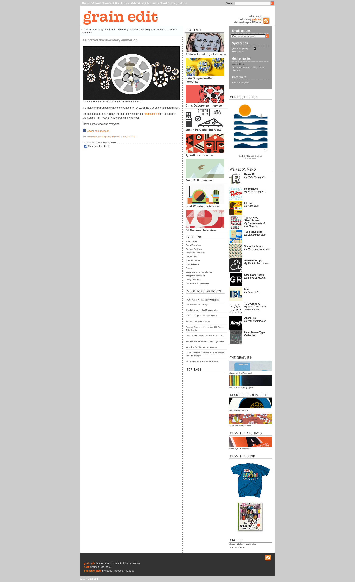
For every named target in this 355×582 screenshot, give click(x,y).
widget (130, 570)
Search (230, 3)
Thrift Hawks (191, 241)
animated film (152, 113)
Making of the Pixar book (240, 373)
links (125, 563)
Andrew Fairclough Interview (206, 54)
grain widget (237, 51)
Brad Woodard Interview (202, 206)
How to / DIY (192, 256)
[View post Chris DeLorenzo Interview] (205, 102)
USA (133, 137)
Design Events (192, 279)
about (108, 563)
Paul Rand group (237, 547)
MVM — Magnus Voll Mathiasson (201, 316)
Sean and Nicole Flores (240, 426)
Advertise (137, 3)
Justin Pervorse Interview (203, 129)
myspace (247, 67)
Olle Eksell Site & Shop (197, 304)
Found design (192, 264)
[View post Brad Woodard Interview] (205, 202)
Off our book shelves (195, 253)
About (96, 3)
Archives (153, 3)
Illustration (117, 137)
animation (92, 137)
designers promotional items (199, 272)
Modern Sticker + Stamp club (242, 544)
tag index (106, 567)
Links (125, 3)
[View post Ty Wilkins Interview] (205, 151)
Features (190, 268)
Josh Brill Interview (199, 180)
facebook (236, 67)
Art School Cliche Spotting (198, 321)
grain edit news (193, 260)
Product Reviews (194, 249)
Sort (164, 3)
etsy (262, 67)
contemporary (104, 137)
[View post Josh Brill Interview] (205, 177)
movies (126, 137)
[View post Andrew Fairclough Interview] (205, 50)
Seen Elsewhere (193, 245)
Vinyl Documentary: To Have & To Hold (204, 336)
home (99, 563)
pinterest (236, 70)
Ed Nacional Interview (201, 230)
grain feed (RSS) (240, 48)
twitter (255, 67)
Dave (113, 142)
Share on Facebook (98, 130)
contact (117, 563)
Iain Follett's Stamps (238, 410)
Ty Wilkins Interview (199, 155)
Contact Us (111, 3)
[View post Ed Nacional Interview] (205, 226)
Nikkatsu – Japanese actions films (202, 361)
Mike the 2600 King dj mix (241, 387)
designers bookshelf (195, 276)
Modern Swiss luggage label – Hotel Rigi (106, 29)
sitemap (94, 567)
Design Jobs (178, 3)
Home (86, 3)
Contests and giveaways (197, 283)
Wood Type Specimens (240, 449)
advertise (135, 563)
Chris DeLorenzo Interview (204, 105)
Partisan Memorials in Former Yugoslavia (205, 341)
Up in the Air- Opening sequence (201, 347)
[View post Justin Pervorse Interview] (205, 126)
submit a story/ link (240, 82)
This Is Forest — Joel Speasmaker (202, 310)
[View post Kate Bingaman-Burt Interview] (205, 75)
